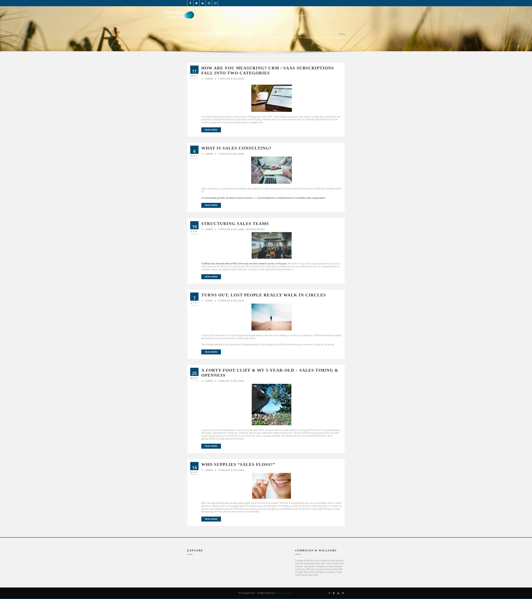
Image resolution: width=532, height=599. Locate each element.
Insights (344, 15)
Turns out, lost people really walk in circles (263, 295)
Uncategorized (255, 229)
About (313, 15)
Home (302, 15)
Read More (211, 129)
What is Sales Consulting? (236, 148)
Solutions (328, 15)
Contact (358, 15)
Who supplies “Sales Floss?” (238, 464)
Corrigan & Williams (231, 78)
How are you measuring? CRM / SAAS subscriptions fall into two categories (308, 37)
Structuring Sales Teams (235, 223)
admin (207, 78)
